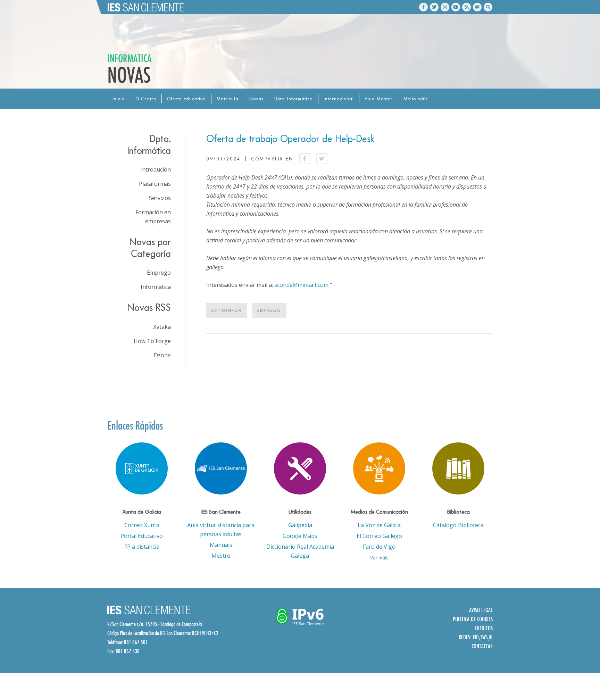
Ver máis (379, 558)
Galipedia (300, 525)
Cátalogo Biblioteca (458, 525)
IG (491, 637)
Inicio (118, 98)
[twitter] (434, 7)
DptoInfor (226, 310)
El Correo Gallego (379, 536)
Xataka (162, 327)
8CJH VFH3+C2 (205, 633)
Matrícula (228, 98)
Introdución (155, 169)
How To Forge (152, 341)
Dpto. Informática (293, 98)
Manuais (221, 545)
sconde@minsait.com (301, 285)
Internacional (339, 98)
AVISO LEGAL (481, 610)
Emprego (269, 310)
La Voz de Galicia (379, 525)
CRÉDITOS (484, 628)
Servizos (160, 198)
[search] (488, 7)
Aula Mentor (379, 98)
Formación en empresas (153, 216)
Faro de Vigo (379, 546)
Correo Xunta (141, 525)
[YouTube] (455, 7)
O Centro (145, 98)
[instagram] (445, 7)
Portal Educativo (141, 536)
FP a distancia (141, 546)
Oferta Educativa (186, 98)
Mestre (220, 555)
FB (475, 637)
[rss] (466, 7)
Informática (156, 287)
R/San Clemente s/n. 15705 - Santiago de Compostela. (155, 624)
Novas (256, 98)
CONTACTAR (482, 646)
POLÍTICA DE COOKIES (473, 619)
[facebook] (423, 7)
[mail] (477, 7)
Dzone (162, 355)
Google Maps (300, 536)
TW (483, 637)
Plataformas (155, 184)
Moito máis (415, 98)
